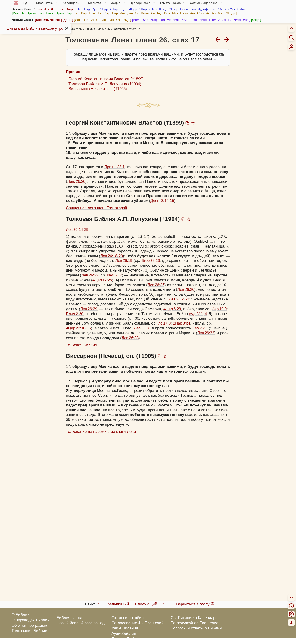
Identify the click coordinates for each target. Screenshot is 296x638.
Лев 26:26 (185, 289)
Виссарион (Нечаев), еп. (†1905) (97, 89)
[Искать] (291, 37)
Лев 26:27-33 (180, 299)
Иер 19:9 (219, 309)
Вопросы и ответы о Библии (196, 628)
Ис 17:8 (164, 323)
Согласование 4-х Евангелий (137, 623)
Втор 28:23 (150, 260)
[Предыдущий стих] (217, 39)
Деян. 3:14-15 (162, 200)
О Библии (21, 615)
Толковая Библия (81, 345)
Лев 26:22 (89, 275)
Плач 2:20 (74, 314)
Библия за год (69, 618)
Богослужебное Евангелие (194, 623)
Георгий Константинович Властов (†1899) (106, 79)
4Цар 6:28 (172, 309)
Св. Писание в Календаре (194, 618)
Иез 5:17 (114, 275)
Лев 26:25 (156, 285)
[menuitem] (291, 46)
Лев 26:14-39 (77, 229)
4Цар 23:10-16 (78, 328)
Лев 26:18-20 (111, 256)
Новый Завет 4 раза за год (81, 623)
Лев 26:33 (130, 338)
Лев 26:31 (142, 328)
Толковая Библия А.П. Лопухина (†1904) (104, 84)
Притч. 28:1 (114, 167)
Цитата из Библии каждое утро (34, 28)
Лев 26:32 (205, 333)
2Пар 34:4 (181, 323)
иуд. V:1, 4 (198, 314)
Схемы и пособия (127, 618)
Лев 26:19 (123, 260)
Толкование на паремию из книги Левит (102, 431)
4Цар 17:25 (102, 280)
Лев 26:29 (88, 309)
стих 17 (186, 40)
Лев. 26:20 (76, 181)
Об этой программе (29, 625)
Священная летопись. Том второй (96, 208)
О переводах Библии (31, 620)
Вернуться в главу (193, 604)
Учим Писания (124, 628)
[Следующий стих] (226, 39)
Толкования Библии (29, 631)
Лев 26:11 (200, 328)
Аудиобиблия (123, 633)
